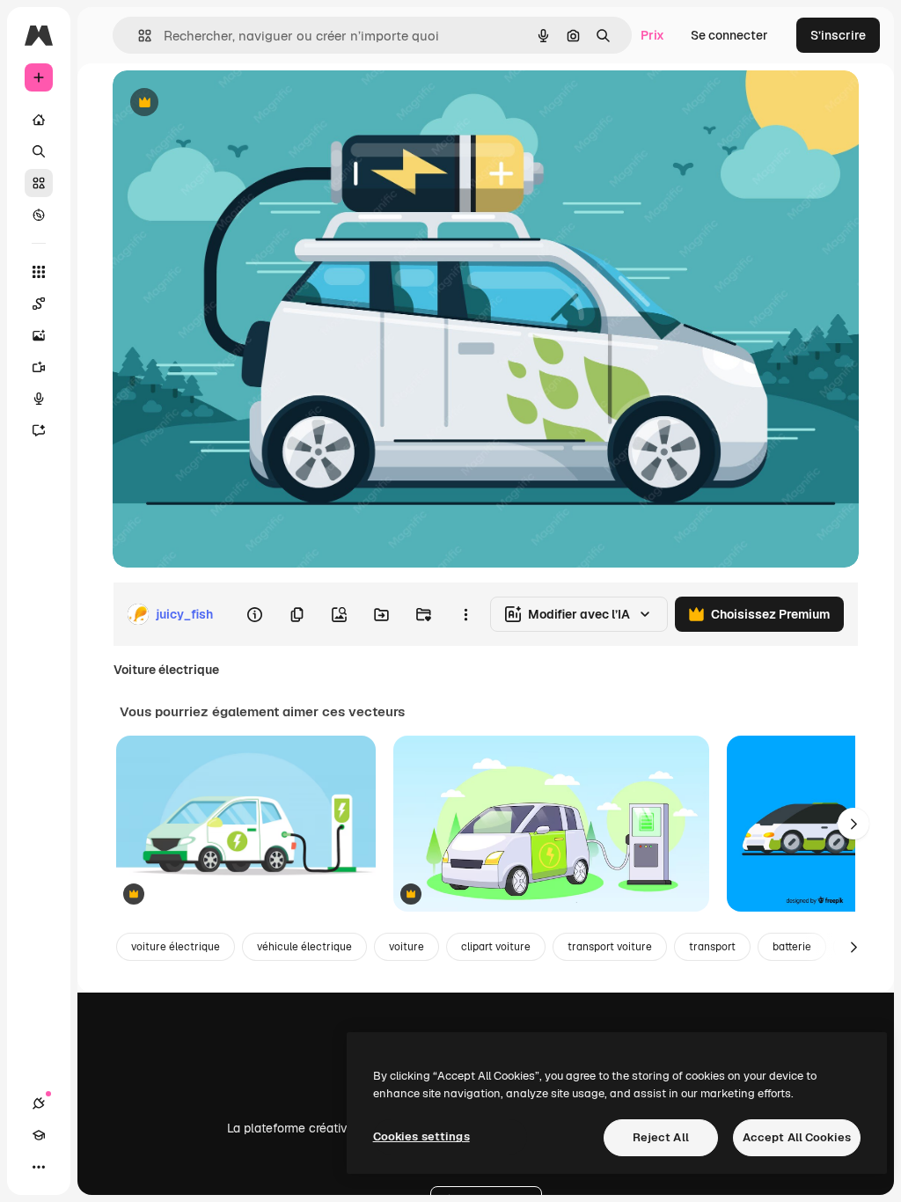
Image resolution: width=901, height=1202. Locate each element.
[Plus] (39, 1167)
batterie (792, 947)
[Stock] (39, 183)
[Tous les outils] (39, 272)
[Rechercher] (39, 151)
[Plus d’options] (465, 614)
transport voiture (610, 947)
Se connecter (729, 35)
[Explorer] (39, 215)
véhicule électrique (304, 947)
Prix (652, 35)
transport (712, 947)
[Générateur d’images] (39, 335)
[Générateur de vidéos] (39, 367)
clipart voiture (496, 947)
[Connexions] (39, 1103)
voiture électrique (175, 947)
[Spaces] (39, 304)
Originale (229, 103)
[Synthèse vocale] (39, 399)
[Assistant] (39, 430)
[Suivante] (853, 824)
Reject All (661, 1137)
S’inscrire (838, 35)
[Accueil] (39, 120)
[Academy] (39, 1135)
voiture (406, 947)
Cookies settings (421, 1136)
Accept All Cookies (797, 1137)
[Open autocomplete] (138, 35)
